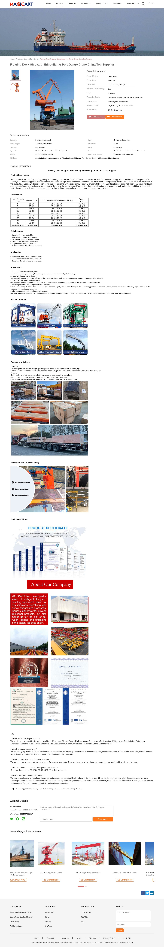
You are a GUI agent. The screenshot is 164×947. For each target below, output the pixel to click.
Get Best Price (97, 117)
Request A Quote (133, 3)
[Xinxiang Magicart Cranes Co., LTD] (21, 4)
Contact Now (116, 117)
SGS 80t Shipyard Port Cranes (26, 873)
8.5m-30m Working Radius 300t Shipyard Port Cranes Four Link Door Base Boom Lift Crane (137, 874)
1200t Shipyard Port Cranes (26, 789)
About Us (72, 3)
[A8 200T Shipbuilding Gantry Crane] (63, 853)
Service (48, 921)
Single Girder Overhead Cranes (21, 912)
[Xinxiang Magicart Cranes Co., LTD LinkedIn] (152, 893)
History (47, 917)
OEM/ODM (84, 917)
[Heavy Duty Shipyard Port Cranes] (100, 853)
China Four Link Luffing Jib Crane (42, 942)
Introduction (49, 912)
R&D (82, 921)
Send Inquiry (103, 819)
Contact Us (117, 3)
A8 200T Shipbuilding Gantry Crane (63, 873)
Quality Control (101, 3)
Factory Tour (86, 3)
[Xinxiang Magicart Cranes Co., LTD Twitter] (147, 893)
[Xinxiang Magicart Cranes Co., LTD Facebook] (143, 893)
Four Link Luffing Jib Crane (72, 789)
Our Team (48, 926)
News (79, 938)
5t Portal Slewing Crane (49, 789)
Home (48, 3)
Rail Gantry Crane (16, 926)
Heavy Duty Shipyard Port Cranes (100, 873)
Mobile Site (126, 938)
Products (59, 3)
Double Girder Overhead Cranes (21, 917)
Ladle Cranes (14, 921)
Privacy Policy (109, 938)
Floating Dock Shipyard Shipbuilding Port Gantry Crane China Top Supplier (66, 59)
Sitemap (92, 938)
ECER (131, 942)
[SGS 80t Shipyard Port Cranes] (26, 853)
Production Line (86, 912)
